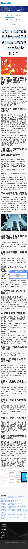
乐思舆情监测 (22, 179)
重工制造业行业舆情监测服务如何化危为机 (11, 503)
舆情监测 (9, 15)
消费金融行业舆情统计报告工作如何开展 (11, 509)
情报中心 (18, 15)
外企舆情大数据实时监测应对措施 (9, 500)
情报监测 (14, 24)
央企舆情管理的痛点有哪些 (7, 504)
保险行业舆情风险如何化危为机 (8, 501)
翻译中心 (18, 19)
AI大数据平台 (9, 19)
